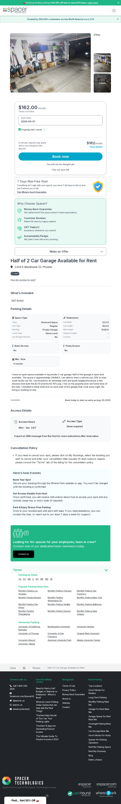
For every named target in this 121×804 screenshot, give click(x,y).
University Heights (85, 626)
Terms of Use (68, 686)
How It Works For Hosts (100, 735)
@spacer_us (18, 700)
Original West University (88, 633)
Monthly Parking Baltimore (89, 604)
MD (46, 579)
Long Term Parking (98, 697)
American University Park (59, 640)
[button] (44, 129)
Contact (66, 707)
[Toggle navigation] (114, 11)
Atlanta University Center (88, 640)
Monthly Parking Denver (59, 611)
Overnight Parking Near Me (100, 725)
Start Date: (26, 118)
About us (66, 698)
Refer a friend (95, 759)
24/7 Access (17, 300)
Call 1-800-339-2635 (19, 687)
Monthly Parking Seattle (59, 604)
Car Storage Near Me (99, 731)
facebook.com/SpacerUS (21, 696)
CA (19, 579)
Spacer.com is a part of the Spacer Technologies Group (29, 787)
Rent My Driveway (97, 751)
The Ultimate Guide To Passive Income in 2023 (47, 738)
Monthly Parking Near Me (99, 703)
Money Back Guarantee (73, 694)
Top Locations (95, 686)
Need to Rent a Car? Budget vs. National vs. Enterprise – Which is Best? (47, 693)
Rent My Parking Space (100, 747)
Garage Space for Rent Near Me (100, 718)
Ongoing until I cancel (31, 129)
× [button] (118, 2)
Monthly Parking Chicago (60, 591)
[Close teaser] (47, 795)
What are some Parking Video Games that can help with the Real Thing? (47, 706)
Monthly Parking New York (89, 597)
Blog (91, 755)
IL (33, 579)
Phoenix (36, 668)
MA (29, 579)
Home (13, 668)
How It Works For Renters (97, 691)
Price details (96, 146)
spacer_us (17, 705)
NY (37, 579)
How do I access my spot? (23, 280)
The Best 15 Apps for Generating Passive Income (46, 729)
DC (24, 579)
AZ (24, 668)
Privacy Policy (69, 690)
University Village (26, 644)
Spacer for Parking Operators (98, 741)
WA (41, 579)
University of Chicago (28, 633)
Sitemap (66, 703)
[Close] (118, 19)
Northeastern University (59, 626)
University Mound (26, 640)
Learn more (92, 2)
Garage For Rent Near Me (99, 710)
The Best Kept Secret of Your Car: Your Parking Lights (46, 718)
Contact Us (23, 554)
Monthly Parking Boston (29, 597)
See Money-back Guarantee (31, 192)
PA (51, 579)
